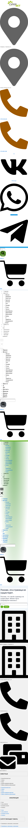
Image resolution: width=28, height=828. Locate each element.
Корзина (6, 333)
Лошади (8, 305)
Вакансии (6, 331)
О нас (2, 802)
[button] (2, 343)
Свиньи (7, 309)
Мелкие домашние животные (8, 296)
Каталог (6, 293)
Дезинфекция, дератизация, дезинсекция (9, 312)
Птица (7, 307)
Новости (6, 324)
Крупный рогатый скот (8, 301)
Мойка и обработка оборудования (8, 784)
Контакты (6, 329)
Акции (6, 322)
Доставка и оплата (5, 805)
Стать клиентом (4, 803)
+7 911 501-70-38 (3, 151)
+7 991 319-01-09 (3, 119)
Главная (6, 291)
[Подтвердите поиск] (2, 607)
